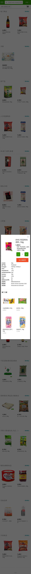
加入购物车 (22, 260)
